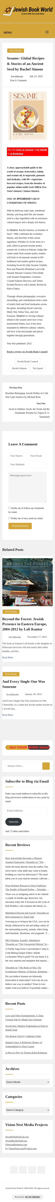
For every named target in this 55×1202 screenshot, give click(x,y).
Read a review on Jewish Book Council (27, 351)
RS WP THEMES (32, 1197)
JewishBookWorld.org (16, 1141)
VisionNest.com (16, 1148)
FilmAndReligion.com (16, 1144)
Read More (7, 657)
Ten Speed (38, 368)
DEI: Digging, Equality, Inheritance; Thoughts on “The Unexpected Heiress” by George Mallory (26, 942)
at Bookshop (16, 153)
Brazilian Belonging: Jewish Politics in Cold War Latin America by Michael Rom (26, 395)
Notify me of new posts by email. (27, 518)
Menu (8, 32)
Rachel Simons (19, 368)
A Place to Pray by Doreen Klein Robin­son (26, 1052)
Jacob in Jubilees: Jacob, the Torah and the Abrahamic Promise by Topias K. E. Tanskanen (29, 413)
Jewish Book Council (27, 361)
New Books (15, 50)
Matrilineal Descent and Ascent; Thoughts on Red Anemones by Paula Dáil (27, 915)
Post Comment (20, 526)
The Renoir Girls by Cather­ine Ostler (23, 1036)
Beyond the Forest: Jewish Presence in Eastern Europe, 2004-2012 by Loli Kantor (24, 624)
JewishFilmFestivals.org (17, 1137)
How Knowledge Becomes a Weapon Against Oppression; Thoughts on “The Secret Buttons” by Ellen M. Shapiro (24, 860)
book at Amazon (24, 149)
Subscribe (13, 821)
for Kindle (42, 149)
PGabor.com (30, 1148)
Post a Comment (18, 80)
